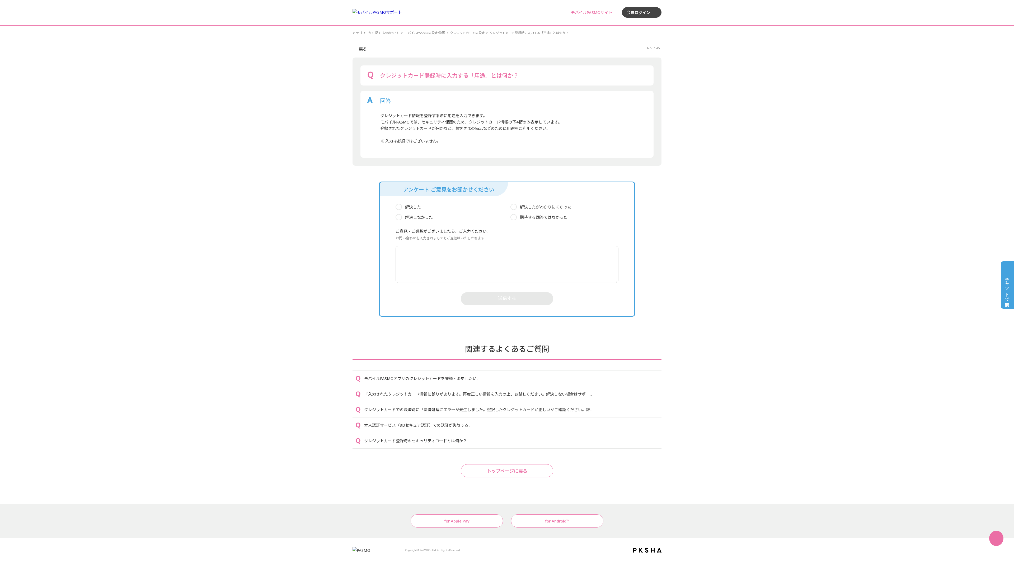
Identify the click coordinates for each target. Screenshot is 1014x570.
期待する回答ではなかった (543, 217)
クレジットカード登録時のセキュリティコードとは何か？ (415, 440)
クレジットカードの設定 (467, 33)
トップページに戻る (507, 471)
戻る (363, 48)
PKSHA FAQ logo (647, 550)
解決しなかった (419, 217)
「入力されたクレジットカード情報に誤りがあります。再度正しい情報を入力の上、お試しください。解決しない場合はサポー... (478, 394)
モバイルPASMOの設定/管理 (425, 33)
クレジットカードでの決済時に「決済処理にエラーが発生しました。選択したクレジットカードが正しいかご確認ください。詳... (478, 409)
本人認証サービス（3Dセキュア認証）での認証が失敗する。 (418, 425)
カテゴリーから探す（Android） (376, 33)
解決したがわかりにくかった (545, 207)
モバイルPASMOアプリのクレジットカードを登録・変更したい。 (422, 378)
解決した (413, 207)
